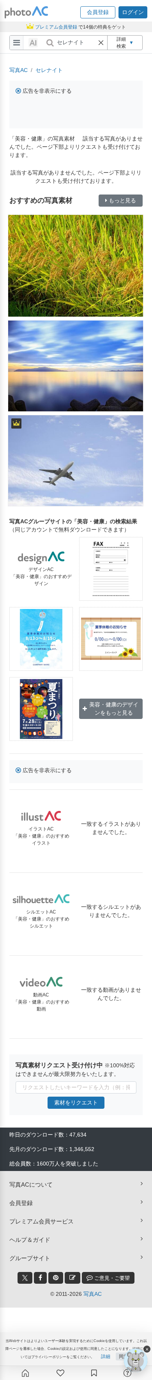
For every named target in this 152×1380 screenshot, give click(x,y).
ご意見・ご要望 (111, 1278)
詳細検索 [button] (125, 42)
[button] (97, 12)
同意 (123, 1356)
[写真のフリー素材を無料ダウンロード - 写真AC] (26, 12)
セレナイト (49, 70)
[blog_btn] (72, 1278)
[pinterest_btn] (55, 1278)
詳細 (105, 1356)
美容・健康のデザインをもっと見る (113, 708)
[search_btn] (50, 42)
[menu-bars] (16, 42)
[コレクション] (94, 1373)
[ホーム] (25, 1373)
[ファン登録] (60, 1373)
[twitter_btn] (25, 1278)
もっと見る (122, 200)
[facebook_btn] (40, 1278)
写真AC (18, 70)
